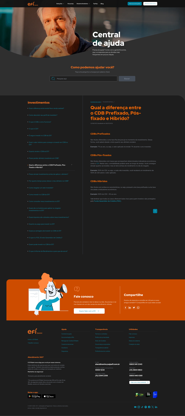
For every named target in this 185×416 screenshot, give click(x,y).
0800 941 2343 (135, 364)
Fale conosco (133, 334)
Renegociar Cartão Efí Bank (69, 341)
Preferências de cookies (102, 351)
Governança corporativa (102, 344)
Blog (102, 4)
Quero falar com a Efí (87, 311)
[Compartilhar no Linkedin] (129, 307)
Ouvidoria (64, 348)
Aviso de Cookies (100, 341)
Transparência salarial (101, 348)
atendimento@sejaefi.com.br (107, 364)
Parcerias (71, 4)
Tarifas (95, 4)
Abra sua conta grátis (134, 3)
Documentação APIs (67, 337)
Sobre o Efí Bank (33, 339)
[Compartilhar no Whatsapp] (138, 307)
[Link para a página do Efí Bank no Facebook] (149, 407)
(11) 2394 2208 (101, 375)
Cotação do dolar (134, 344)
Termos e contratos (101, 334)
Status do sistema (134, 341)
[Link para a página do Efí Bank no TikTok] (142, 407)
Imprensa (132, 337)
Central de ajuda (66, 334)
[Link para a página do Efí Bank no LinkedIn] (156, 407)
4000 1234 (100, 370)
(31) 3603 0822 (135, 370)
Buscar (127, 78)
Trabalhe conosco (33, 343)
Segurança (64, 351)
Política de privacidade (102, 337)
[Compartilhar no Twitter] (133, 307)
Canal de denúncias (67, 344)
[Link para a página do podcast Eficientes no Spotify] (146, 407)
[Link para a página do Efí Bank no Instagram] (139, 407)
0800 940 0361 (135, 375)
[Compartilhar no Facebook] (125, 307)
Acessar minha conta (150, 3)
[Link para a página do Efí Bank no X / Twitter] (152, 407)
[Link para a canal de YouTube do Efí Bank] (135, 407)
